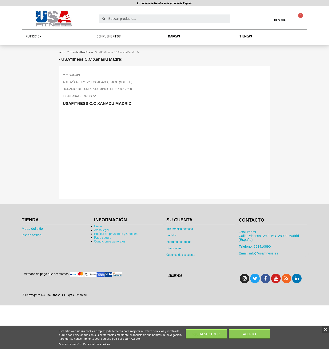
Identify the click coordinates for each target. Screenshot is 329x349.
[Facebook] (265, 278)
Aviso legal (101, 230)
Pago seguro (102, 237)
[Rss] (286, 278)
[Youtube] (276, 278)
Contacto (251, 220)
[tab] (273, 219)
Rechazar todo (206, 334)
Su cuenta (179, 219)
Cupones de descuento (180, 254)
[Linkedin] (297, 278)
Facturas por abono (178, 241)
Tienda (30, 219)
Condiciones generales (109, 241)
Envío (98, 226)
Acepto (249, 334)
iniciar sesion (32, 235)
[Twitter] (255, 278)
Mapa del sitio (32, 229)
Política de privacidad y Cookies (115, 233)
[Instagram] (244, 278)
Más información (70, 344)
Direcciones (173, 248)
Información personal (179, 229)
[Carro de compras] (298, 18)
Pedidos (171, 235)
